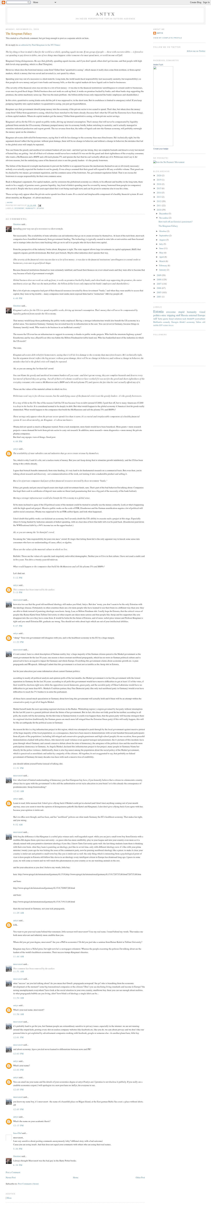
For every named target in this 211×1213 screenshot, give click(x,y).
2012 (159, 201)
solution (178, 318)
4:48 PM (17, 298)
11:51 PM (18, 768)
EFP (161, 325)
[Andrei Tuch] (163, 145)
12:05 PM (18, 1089)
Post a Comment (13, 1172)
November (164, 217)
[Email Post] (39, 205)
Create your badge (160, 149)
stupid (40, 208)
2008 (159, 279)
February (163, 265)
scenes (165, 325)
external (193, 315)
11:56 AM (18, 1014)
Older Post (140, 1177)
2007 (159, 283)
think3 (182, 321)
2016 (159, 183)
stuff (178, 315)
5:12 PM (17, 577)
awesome (171, 311)
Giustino (17, 224)
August (162, 239)
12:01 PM (18, 1037)
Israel (171, 318)
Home (75, 1177)
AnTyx (105, 14)
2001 (159, 296)
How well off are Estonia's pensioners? (176, 221)
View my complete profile (167, 38)
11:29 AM (18, 912)
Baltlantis (157, 321)
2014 (159, 192)
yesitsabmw (200, 318)
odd (203, 322)
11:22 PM (18, 641)
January (163, 269)
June (161, 248)
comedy (166, 321)
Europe (201, 315)
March (162, 261)
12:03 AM (18, 791)
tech (184, 318)
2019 (159, 179)
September (164, 235)
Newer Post (11, 1177)
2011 (159, 205)
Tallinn (198, 322)
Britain (171, 325)
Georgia (174, 321)
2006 (159, 288)
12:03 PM (18, 1053)
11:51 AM (18, 971)
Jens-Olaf (17, 1133)
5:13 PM (17, 592)
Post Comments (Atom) (28, 1183)
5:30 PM (17, 1148)
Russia (184, 315)
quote (165, 318)
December (164, 213)
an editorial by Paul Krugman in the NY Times (39, 44)
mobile (156, 325)
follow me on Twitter (196, 50)
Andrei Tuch (158, 65)
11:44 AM (18, 956)
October (163, 231)
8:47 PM (17, 625)
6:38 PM (17, 1165)
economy (19, 208)
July (161, 244)
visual (202, 311)
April (161, 256)
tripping (171, 315)
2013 (159, 196)
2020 (159, 175)
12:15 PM (18, 1125)
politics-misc (159, 315)
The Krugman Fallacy (19, 33)
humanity (30, 208)
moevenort (18, 599)
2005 (159, 292)
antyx (15, 448)
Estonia (158, 311)
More (10, 202)
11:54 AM (18, 997)
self (155, 318)
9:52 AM (18, 824)
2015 (159, 188)
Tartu (160, 318)
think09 (190, 318)
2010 (159, 209)
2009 (159, 275)
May (161, 252)
